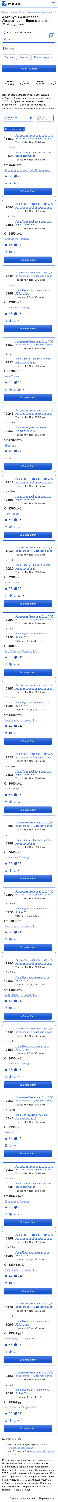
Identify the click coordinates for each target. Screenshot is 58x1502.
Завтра (24, 57)
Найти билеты (29, 68)
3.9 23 (15, 382)
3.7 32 (15, 244)
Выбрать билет (28, 191)
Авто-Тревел (12, 376)
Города (14, 1498)
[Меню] (53, 3)
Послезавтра (41, 57)
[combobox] (29, 32)
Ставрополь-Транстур (17, 239)
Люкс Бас (10, 445)
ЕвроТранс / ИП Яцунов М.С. (21, 651)
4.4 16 (15, 451)
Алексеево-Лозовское (39, 12)
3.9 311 (16, 657)
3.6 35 (15, 176)
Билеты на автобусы (13, 12)
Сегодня (9, 57)
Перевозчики (46, 1498)
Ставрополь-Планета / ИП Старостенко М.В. (30, 170)
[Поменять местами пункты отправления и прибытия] (51, 35)
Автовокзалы (28, 1498)
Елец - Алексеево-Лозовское (28, 1446)
